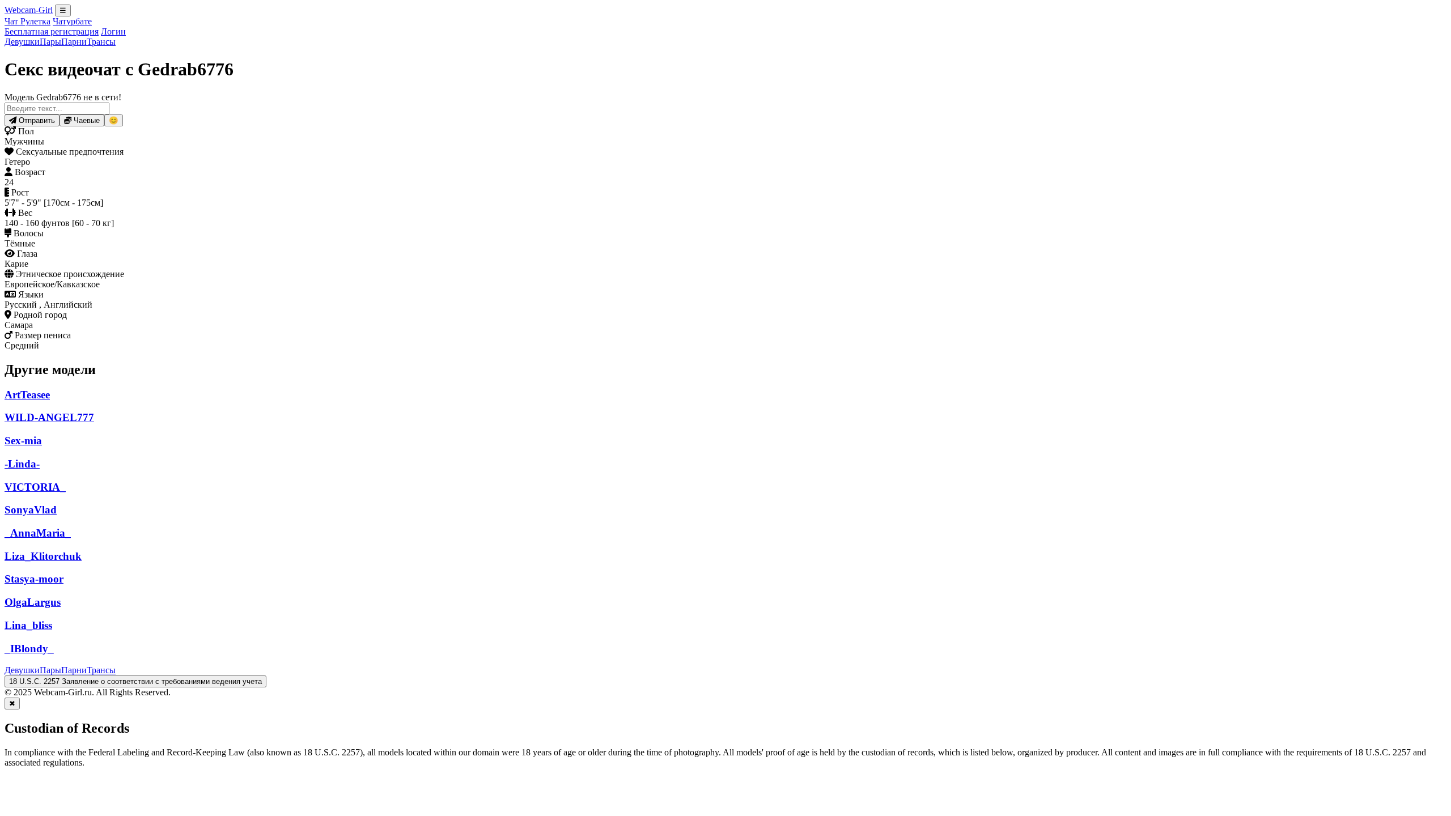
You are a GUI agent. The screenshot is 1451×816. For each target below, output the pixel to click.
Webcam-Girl (29, 10)
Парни (74, 41)
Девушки (22, 41)
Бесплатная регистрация (52, 31)
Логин (113, 31)
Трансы (101, 41)
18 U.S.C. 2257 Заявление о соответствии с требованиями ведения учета (135, 681)
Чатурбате (72, 21)
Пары (50, 41)
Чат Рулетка (27, 21)
